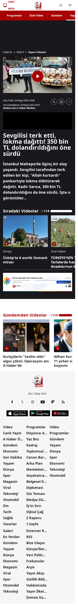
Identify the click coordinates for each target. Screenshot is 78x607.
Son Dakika (12, 456)
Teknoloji (10, 492)
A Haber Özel (14, 437)
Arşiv (30, 565)
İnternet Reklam (37, 529)
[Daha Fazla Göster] (69, 102)
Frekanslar (35, 559)
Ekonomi (10, 450)
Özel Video (36, 15)
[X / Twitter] (22, 400)
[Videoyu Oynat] (37, 76)
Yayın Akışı (35, 572)
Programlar (14, 15)
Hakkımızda (36, 584)
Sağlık (8, 516)
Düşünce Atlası (37, 431)
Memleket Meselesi (37, 468)
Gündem (56, 15)
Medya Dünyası (37, 498)
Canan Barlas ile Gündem (37, 456)
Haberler (7, 52)
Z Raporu (33, 516)
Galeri (8, 529)
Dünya (8, 468)
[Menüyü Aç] (70, 5)
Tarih (7, 510)
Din (6, 504)
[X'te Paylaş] (54, 102)
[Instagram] (32, 400)
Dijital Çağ (34, 510)
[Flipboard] (53, 400)
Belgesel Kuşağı (37, 480)
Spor (7, 474)
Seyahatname (37, 474)
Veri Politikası (37, 553)
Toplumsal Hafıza (37, 450)
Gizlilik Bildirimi (37, 578)
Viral (7, 486)
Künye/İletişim (37, 547)
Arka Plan (34, 462)
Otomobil (11, 498)
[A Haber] (38, 5)
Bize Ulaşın (35, 541)
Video (7, 425)
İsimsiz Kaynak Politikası (37, 596)
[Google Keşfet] (37, 282)
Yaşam (8, 462)
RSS (29, 535)
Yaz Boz (32, 437)
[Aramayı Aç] (60, 5)
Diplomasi (34, 486)
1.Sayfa (32, 522)
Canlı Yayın (12, 431)
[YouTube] (43, 400)
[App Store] (17, 412)
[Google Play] (40, 412)
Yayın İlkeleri (37, 590)
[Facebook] (12, 400)
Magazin (10, 480)
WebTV (20, 52)
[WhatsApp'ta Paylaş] (61, 102)
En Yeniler (11, 535)
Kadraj (31, 444)
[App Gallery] (60, 412)
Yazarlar (10, 522)
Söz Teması (35, 492)
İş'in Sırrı (33, 504)
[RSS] (63, 400)
